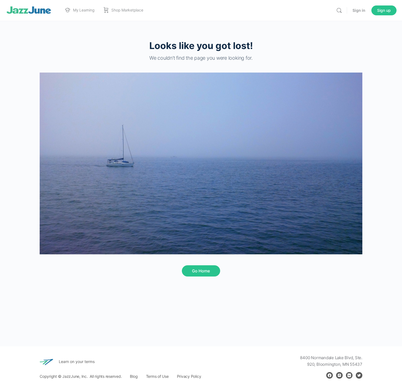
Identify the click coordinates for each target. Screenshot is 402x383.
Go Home (201, 270)
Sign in (359, 10)
